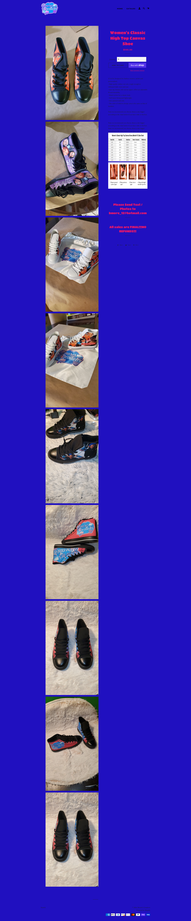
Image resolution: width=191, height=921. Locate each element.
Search (43, 907)
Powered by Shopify (143, 910)
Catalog (131, 9)
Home (120, 9)
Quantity (112, 59)
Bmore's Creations (144, 907)
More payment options (137, 70)
